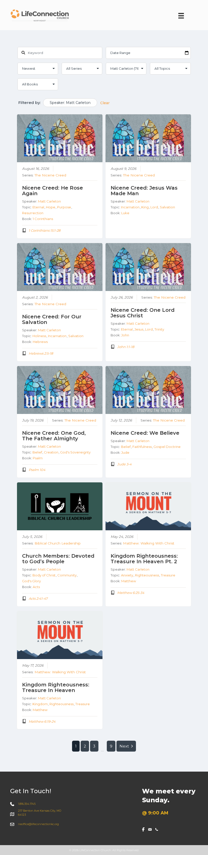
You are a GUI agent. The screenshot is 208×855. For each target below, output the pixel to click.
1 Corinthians (43, 219)
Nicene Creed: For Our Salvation (51, 319)
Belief (37, 452)
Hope (50, 207)
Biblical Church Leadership (57, 543)
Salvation (167, 207)
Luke (125, 213)
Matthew (128, 581)
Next (124, 746)
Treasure (168, 575)
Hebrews (40, 342)
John (125, 335)
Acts (36, 587)
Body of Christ (44, 575)
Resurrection (32, 213)
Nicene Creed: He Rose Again (52, 190)
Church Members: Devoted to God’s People (58, 559)
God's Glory (31, 581)
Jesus (138, 329)
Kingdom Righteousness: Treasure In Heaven (55, 687)
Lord (154, 207)
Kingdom (40, 704)
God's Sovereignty (75, 452)
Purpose (64, 207)
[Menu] (181, 15)
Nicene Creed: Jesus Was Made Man (144, 190)
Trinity (159, 329)
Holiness (39, 336)
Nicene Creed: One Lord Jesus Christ (143, 313)
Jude (125, 452)
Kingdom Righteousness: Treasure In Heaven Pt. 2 (144, 559)
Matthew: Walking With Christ (148, 543)
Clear (105, 103)
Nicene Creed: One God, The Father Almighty (54, 436)
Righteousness (147, 575)
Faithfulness (142, 447)
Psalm (38, 458)
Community (67, 575)
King (145, 207)
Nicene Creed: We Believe (145, 433)
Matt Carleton (49, 201)
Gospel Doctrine (167, 447)
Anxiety (127, 575)
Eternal (38, 207)
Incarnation (130, 207)
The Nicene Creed (50, 175)
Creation (51, 452)
